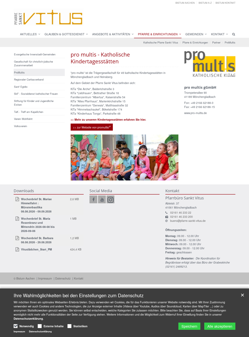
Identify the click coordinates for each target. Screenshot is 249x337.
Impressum (45, 278)
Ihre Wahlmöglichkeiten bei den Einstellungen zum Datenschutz (79, 295)
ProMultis (230, 42)
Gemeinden (194, 34)
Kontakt (217, 34)
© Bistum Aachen (25, 278)
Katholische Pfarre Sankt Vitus (160, 42)
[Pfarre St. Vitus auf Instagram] (110, 199)
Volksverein (20, 126)
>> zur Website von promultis (91, 127)
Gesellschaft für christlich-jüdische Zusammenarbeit (33, 63)
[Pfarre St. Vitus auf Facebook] (93, 199)
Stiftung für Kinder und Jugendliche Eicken (33, 103)
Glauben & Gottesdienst (64, 34)
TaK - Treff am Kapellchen (28, 112)
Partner (216, 42)
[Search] (231, 34)
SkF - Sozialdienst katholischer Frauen (36, 94)
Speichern (189, 326)
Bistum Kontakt (225, 2)
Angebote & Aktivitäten (111, 34)
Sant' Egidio (20, 86)
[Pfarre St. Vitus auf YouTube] (102, 199)
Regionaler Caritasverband (29, 79)
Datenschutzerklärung (28, 318)
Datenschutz (63, 278)
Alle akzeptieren (219, 326)
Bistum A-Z (205, 2)
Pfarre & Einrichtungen (158, 34)
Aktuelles (28, 34)
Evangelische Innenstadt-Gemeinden (34, 54)
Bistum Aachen (185, 2)
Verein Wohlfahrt (23, 119)
